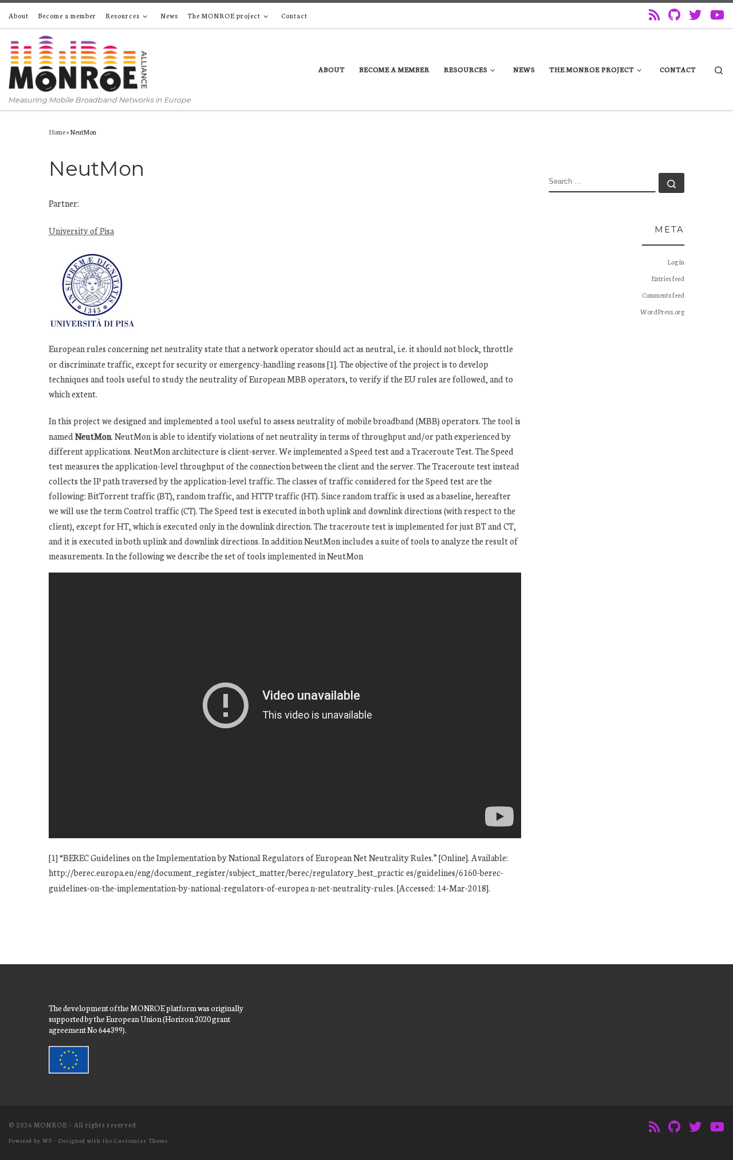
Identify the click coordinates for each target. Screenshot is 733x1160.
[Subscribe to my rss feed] (654, 15)
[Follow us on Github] (674, 15)
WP (47, 1140)
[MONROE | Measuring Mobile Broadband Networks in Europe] (78, 61)
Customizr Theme (141, 1140)
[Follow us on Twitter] (695, 15)
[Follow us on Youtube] (717, 15)
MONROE (50, 1124)
